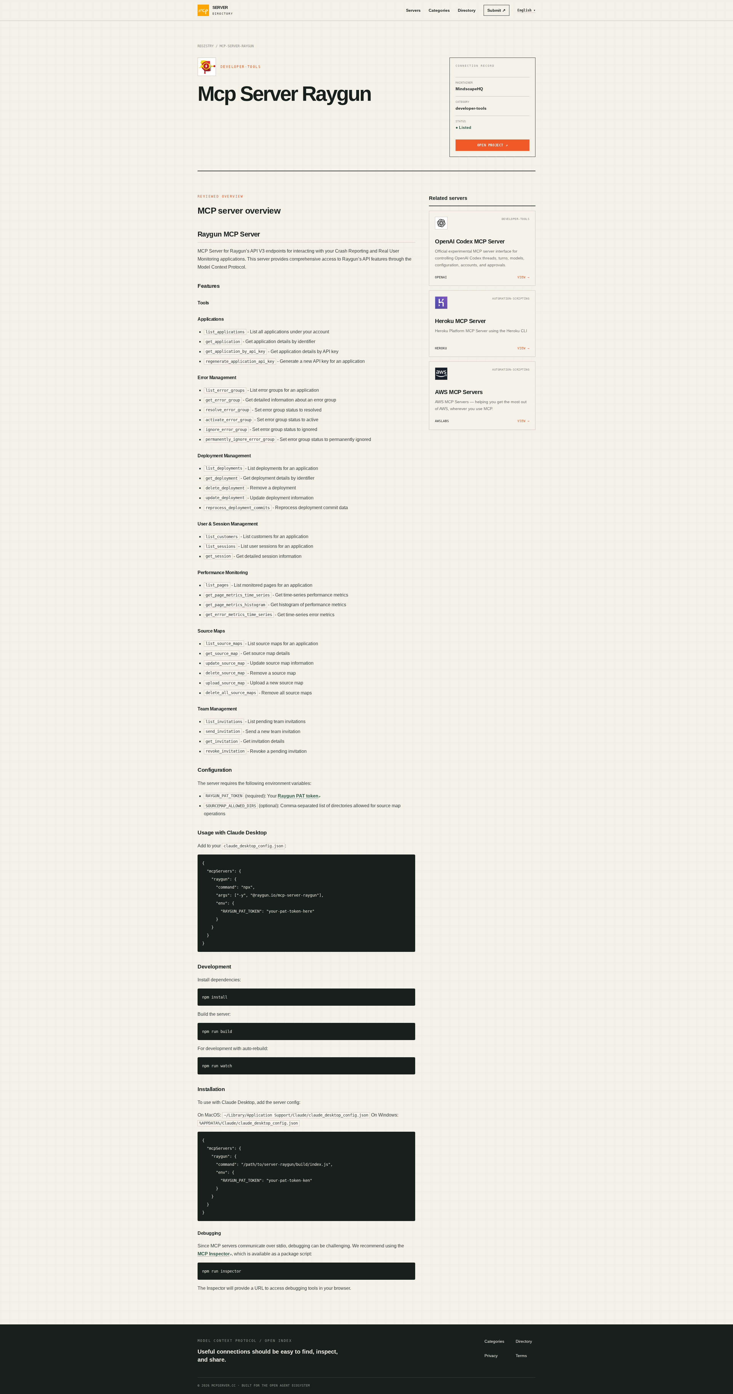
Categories (439, 10)
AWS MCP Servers (459, 392)
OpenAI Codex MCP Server (470, 241)
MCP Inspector (214, 1253)
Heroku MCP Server (460, 321)
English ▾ (526, 10)
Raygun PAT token (298, 796)
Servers (413, 10)
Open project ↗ (492, 145)
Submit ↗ (496, 10)
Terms (521, 1355)
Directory (467, 10)
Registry (206, 46)
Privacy (491, 1355)
